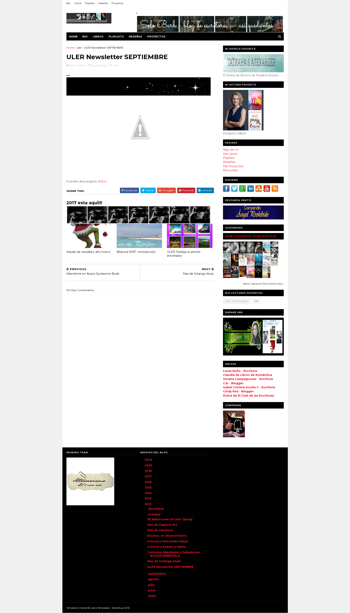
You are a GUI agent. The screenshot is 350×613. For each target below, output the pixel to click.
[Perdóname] (258, 252)
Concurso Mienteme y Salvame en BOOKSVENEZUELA (173, 554)
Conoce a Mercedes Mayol (167, 541)
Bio (68, 3)
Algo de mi (230, 149)
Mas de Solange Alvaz (164, 561)
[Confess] (266, 265)
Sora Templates (100, 607)
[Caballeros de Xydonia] (235, 277)
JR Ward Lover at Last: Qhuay (169, 519)
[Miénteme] (227, 252)
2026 (149, 460)
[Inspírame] (243, 252)
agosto (154, 579)
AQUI (102, 181)
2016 (149, 482)
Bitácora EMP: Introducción (136, 252)
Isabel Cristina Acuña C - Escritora (249, 387)
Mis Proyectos (233, 166)
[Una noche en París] (235, 265)
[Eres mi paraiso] (266, 252)
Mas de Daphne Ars (162, 525)
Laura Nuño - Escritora (240, 371)
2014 (149, 493)
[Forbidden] (258, 277)
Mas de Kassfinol (160, 530)
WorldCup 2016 (121, 607)
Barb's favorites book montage (250, 236)
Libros (77, 3)
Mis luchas (230, 170)
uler (79, 47)
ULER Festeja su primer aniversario (184, 254)
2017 (149, 476)
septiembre (157, 574)
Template (71, 607)
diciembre (156, 509)
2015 (148, 487)
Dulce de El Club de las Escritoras (248, 395)
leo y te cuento (237, 301)
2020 (149, 465)
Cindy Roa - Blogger (238, 391)
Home (73, 36)
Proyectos (117, 3)
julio (151, 585)
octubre (154, 514)
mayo (152, 596)
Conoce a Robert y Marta (166, 547)
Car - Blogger (233, 383)
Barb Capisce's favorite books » (263, 283)
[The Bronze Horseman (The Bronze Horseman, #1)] (227, 265)
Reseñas (103, 3)
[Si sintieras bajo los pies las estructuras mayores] (266, 277)
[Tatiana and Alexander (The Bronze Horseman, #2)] (243, 265)
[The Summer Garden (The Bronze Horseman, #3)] (251, 265)
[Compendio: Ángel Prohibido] (274, 252)
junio (152, 590)
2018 (149, 471)
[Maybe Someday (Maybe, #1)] (274, 265)
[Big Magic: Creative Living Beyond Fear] (251, 277)
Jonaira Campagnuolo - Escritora (248, 379)
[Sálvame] (235, 252)
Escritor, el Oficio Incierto (167, 535)
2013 (148, 498)
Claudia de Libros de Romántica (247, 375)
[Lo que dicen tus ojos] (227, 278)
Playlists (90, 3)
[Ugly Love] (258, 265)
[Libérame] (251, 252)
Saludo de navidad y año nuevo (88, 252)
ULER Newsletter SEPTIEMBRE (170, 567)
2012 (148, 504)
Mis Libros (230, 154)
